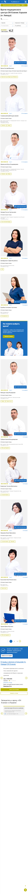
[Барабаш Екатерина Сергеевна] (14, 295)
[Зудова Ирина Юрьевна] (14, 614)
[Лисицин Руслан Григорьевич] (14, 201)
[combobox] (7, 26)
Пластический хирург (6, 221)
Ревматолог (4, 588)
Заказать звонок (9, 336)
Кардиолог (7, 635)
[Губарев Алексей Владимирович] (14, 427)
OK (22, 5)
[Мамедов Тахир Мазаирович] (14, 381)
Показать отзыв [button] (7, 682)
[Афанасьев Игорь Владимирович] (14, 152)
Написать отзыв (14, 693)
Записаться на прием (7, 655)
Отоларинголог (4, 316)
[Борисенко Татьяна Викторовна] (14, 474)
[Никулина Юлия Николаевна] (14, 521)
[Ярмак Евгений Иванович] (14, 56)
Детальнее (17, 5)
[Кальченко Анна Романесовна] (14, 568)
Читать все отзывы (14, 689)
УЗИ (2, 269)
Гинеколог (3, 125)
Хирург (9, 125)
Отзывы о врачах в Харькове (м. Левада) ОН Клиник (13, 663)
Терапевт (13, 541)
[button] (25, 885)
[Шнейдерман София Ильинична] (14, 249)
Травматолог (9, 401)
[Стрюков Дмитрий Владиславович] (14, 104)
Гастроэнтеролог (5, 494)
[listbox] (7, 23)
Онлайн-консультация (21, 62)
